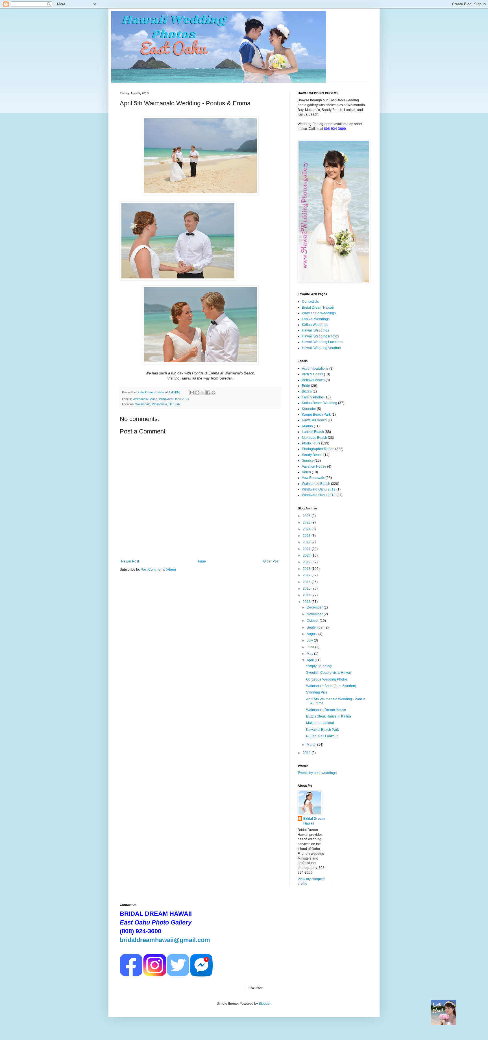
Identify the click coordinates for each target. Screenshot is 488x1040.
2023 (307, 536)
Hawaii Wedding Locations (322, 342)
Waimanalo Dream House (326, 710)
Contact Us (310, 302)
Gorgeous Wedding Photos (327, 679)
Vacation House (314, 466)
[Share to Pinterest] (213, 392)
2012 (307, 753)
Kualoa (307, 426)
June (311, 647)
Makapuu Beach (314, 438)
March (312, 745)
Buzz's (307, 391)
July (310, 640)
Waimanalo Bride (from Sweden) (331, 686)
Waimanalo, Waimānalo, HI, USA (157, 404)
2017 (307, 575)
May (310, 654)
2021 (307, 549)
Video (306, 472)
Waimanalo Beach (145, 399)
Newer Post (130, 561)
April (311, 660)
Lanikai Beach (313, 432)
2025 (307, 522)
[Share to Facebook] (208, 392)
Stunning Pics (316, 692)
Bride (306, 386)
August (312, 634)
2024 (307, 529)
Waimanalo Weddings (319, 313)
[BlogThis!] (197, 392)
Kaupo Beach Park (316, 415)
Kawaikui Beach (314, 420)
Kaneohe (309, 409)
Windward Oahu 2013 (174, 399)
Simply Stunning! (319, 666)
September (315, 627)
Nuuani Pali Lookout (321, 736)
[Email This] (192, 392)
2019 (307, 562)
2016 (307, 582)
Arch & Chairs (312, 374)
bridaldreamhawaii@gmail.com (165, 939)
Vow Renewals (313, 478)
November (315, 614)
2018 (307, 569)
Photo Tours (311, 443)
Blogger (265, 1004)
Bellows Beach (313, 380)
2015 (307, 588)
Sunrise (308, 461)
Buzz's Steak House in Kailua (328, 716)
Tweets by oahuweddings (317, 773)
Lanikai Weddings (316, 319)
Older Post (271, 561)
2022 (307, 542)
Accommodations (315, 368)
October (313, 621)
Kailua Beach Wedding (319, 403)
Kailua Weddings (315, 325)
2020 (307, 555)
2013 (307, 602)
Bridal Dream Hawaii (318, 307)
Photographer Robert (318, 449)
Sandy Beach (312, 455)
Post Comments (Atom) (158, 570)
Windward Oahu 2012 (319, 489)
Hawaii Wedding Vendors (321, 348)
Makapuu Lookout (320, 723)
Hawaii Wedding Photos (320, 336)
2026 (307, 516)
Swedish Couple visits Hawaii (329, 673)
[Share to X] (203, 392)
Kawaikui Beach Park (322, 730)
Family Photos (313, 397)
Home (201, 561)
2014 (307, 595)
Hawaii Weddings (315, 330)
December (315, 607)
